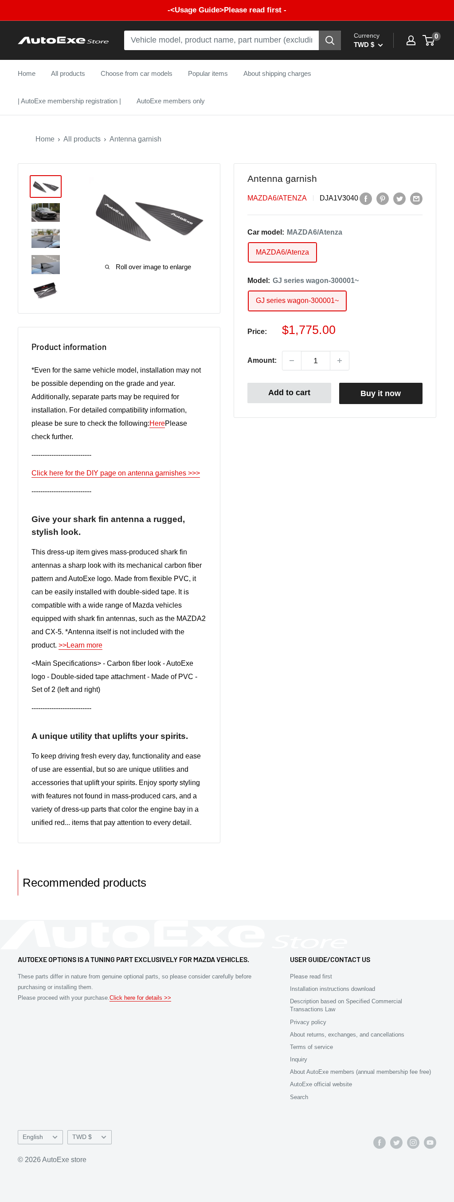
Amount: (262, 360)
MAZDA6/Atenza (277, 198)
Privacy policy (308, 1022)
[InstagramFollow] (413, 1142)
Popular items (208, 73)
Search (299, 1097)
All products (68, 73)
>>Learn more (80, 645)
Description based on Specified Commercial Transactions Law (346, 1005)
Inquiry (298, 1059)
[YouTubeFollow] (430, 1142)
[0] (428, 40)
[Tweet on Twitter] (399, 198)
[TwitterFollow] (396, 1142)
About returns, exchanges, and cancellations (347, 1034)
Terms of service (311, 1047)
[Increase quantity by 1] (339, 360)
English (33, 1137)
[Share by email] (416, 198)
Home (26, 73)
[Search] (330, 40)
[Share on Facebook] (366, 198)
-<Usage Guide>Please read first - (227, 10)
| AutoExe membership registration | (69, 101)
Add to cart (289, 392)
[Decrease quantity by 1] (291, 360)
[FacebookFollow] (379, 1142)
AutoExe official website (321, 1084)
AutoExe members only (171, 101)
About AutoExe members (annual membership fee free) (360, 1071)
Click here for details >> (140, 997)
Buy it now (380, 393)
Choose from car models (136, 73)
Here (157, 423)
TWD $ (82, 1137)
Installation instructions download (332, 989)
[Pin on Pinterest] (382, 198)
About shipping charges (277, 73)
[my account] (411, 40)
